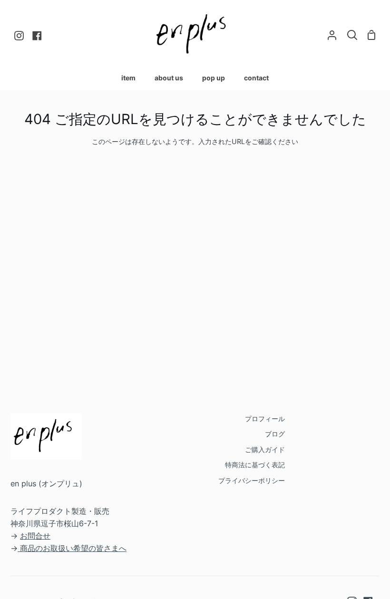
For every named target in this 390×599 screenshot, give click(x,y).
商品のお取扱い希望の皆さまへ (73, 548)
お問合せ (35, 536)
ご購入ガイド (265, 449)
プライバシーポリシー (251, 480)
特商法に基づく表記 (255, 465)
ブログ (275, 434)
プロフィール (265, 419)
